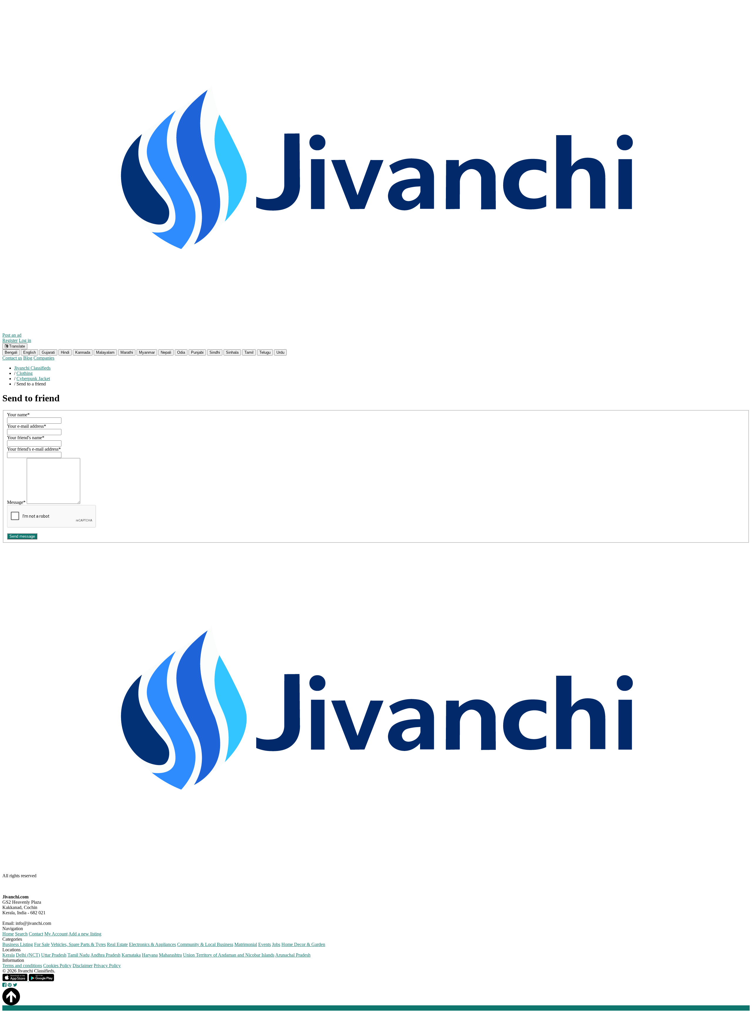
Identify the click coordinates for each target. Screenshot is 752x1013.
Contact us (12, 357)
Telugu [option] (265, 352)
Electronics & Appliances (152, 944)
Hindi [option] (65, 352)
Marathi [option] (126, 352)
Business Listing (17, 944)
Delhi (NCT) (28, 954)
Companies (43, 357)
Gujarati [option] (48, 352)
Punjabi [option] (197, 352)
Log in (25, 340)
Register (10, 340)
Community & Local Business (205, 944)
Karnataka (131, 954)
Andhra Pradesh (105, 954)
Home (8, 933)
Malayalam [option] (105, 352)
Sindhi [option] (214, 352)
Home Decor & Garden (303, 944)
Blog (27, 357)
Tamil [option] (249, 352)
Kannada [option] (82, 352)
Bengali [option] (11, 352)
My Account (56, 933)
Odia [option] (181, 352)
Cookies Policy (57, 965)
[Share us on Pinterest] (10, 984)
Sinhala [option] (232, 352)
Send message (22, 536)
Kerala (8, 954)
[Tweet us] (15, 984)
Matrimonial (245, 944)
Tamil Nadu (79, 954)
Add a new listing (84, 933)
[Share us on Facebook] (4, 984)
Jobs (276, 944)
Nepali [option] (166, 352)
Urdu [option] (280, 352)
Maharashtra (170, 954)
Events (264, 944)
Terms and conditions (22, 965)
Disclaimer (83, 965)
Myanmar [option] (147, 352)
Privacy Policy (107, 965)
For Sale (42, 944)
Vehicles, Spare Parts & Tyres (78, 944)
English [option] (29, 352)
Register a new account (168, 1007)
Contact (36, 933)
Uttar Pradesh (53, 954)
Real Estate (117, 944)
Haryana (150, 954)
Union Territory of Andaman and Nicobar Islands (228, 954)
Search (21, 933)
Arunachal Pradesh (292, 954)
